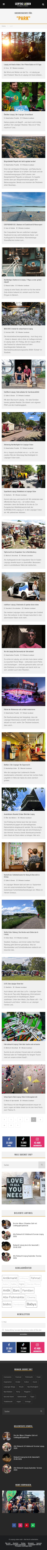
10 (4, 1125)
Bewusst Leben (10, 285)
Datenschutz (31, 1543)
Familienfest (19, 1305)
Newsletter (15, 1543)
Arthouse (24, 1278)
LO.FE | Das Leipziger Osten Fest (13, 983)
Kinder (18, 1382)
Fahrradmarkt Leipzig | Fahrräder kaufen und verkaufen (22, 1044)
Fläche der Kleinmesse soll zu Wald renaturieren (19, 709)
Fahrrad (35, 1278)
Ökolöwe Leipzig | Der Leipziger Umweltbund (18, 114)
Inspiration (8, 1382)
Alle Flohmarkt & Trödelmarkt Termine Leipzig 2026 (28, 1235)
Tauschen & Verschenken (13, 608)
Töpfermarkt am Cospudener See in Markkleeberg (20, 552)
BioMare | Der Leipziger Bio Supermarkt (17, 764)
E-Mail (4, 1322)
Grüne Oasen (9, 938)
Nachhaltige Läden (11, 768)
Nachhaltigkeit (32, 1387)
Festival (18, 1377)
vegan (19, 1401)
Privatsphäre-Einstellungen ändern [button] (23, 1546)
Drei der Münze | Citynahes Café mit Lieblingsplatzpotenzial (25, 1224)
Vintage (28, 1401)
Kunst (35, 1382)
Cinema (31, 1297)
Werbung (23, 1543)
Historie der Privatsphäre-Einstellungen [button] (16, 1544)
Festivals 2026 (10, 332)
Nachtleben (8, 1392)
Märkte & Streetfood (12, 555)
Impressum (39, 1543)
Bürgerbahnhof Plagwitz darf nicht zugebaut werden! (20, 161)
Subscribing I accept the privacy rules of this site (22, 1330)
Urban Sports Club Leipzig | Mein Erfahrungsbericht (20, 1097)
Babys (31, 1304)
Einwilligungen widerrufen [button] (34, 1544)
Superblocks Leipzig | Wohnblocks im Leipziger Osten (20, 491)
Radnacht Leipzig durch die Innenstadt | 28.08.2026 (26, 1246)
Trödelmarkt (8, 1401)
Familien (27, 1290)
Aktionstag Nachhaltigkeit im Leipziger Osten (18, 444)
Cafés (13, 1284)
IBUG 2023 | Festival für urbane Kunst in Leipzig (18, 328)
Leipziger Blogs (9, 1387)
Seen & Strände (10, 228)
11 (11, 1125)
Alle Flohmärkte (13, 1297)
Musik (21, 1387)
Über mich (7, 1543)
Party (18, 1392)
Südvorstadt (22, 1397)
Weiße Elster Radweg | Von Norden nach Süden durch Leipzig (21, 933)
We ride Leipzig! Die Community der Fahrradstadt (19, 651)
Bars (16, 1290)
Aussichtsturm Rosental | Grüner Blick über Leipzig (19, 814)
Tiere (7, 68)
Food (38, 1377)
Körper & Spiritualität (12, 1100)
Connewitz (8, 1377)
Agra (21, 1284)
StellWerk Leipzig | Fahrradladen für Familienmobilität (21, 392)
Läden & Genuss (10, 395)
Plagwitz (27, 1392)
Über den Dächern (11, 817)
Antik (6, 1290)
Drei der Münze (33, 1284)
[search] (41, 1164)
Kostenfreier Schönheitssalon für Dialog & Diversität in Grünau (22, 876)
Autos (5, 1284)
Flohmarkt (29, 1377)
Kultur (26, 1382)
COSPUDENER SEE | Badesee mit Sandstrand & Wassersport (23, 224)
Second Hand (9, 1397)
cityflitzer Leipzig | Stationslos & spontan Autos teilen (21, 604)
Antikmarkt (10, 1278)
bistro (7, 1304)
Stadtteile (9, 495)
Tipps (32, 1397)
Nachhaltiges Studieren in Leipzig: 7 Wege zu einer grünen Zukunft (23, 280)
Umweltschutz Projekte (12, 118)
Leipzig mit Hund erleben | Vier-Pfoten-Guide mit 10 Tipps (22, 64)
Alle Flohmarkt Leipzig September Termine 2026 (27, 1257)
